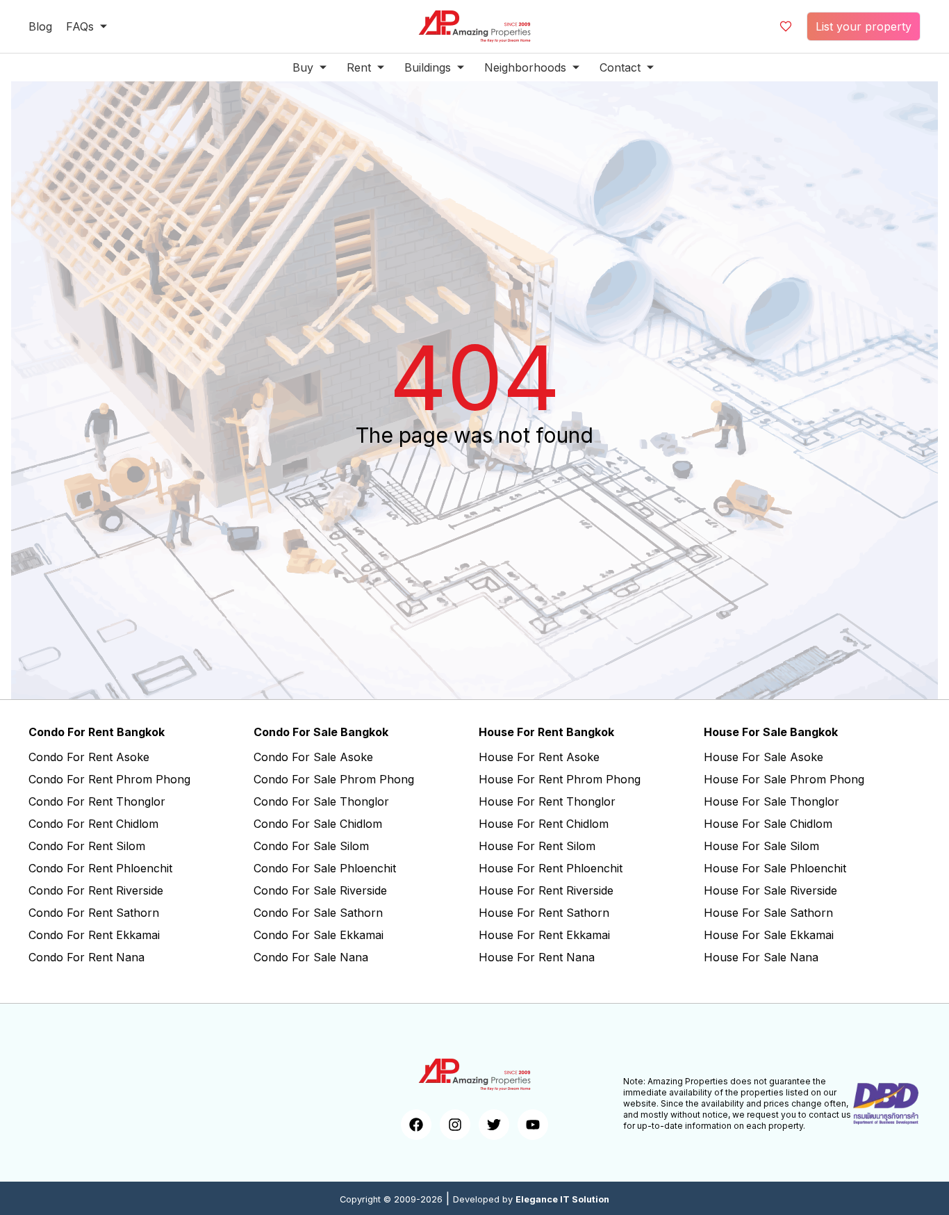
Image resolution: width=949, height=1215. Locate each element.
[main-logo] (474, 26)
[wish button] (785, 26)
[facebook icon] (416, 1124)
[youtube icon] (533, 1124)
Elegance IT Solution (562, 1199)
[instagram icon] (455, 1124)
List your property (863, 26)
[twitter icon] (494, 1124)
